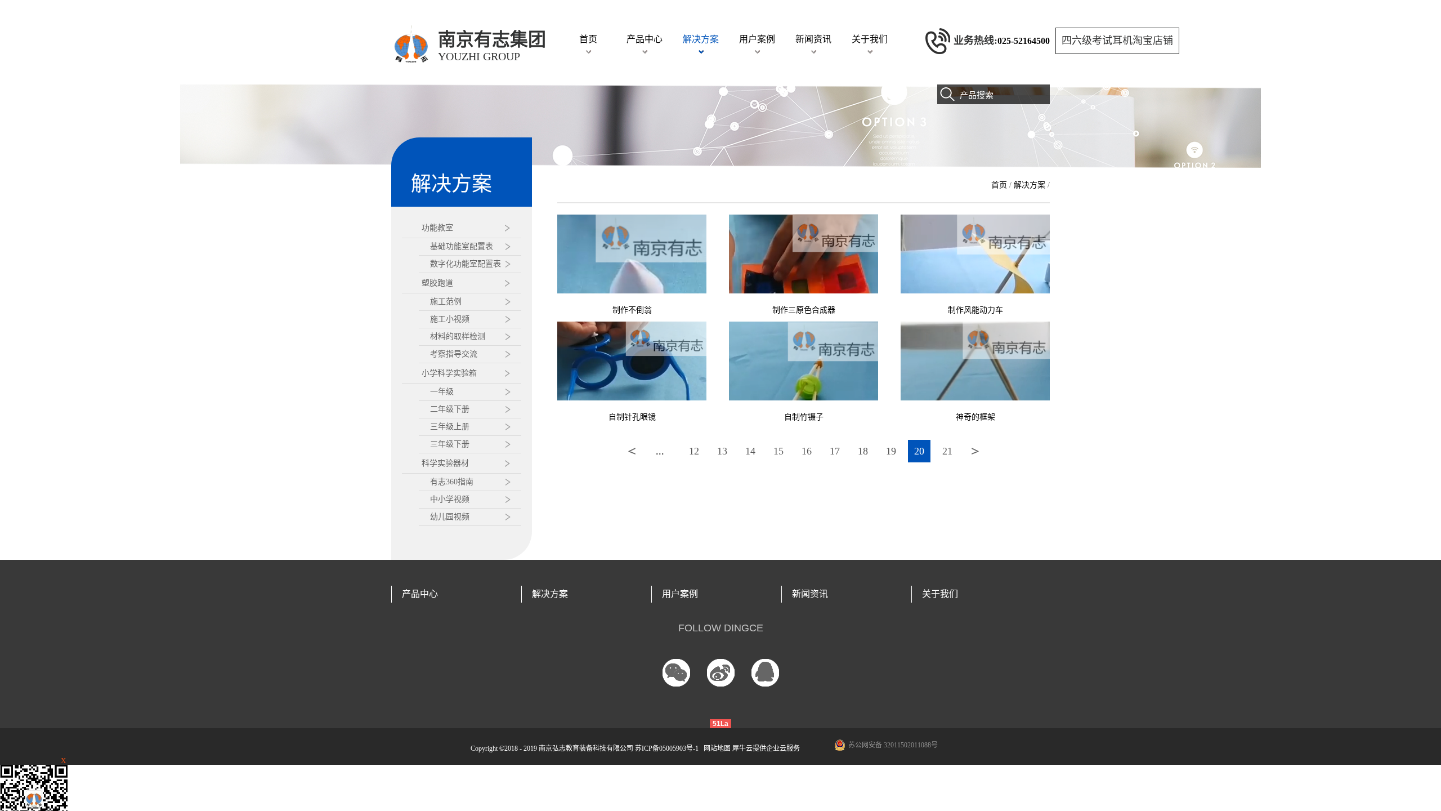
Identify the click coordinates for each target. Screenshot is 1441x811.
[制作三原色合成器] (803, 219)
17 (835, 451)
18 (863, 451)
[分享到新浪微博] (721, 673)
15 (778, 451)
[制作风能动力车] (975, 219)
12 (694, 451)
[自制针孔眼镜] (631, 326)
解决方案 (1029, 185)
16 (807, 451)
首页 (588, 39)
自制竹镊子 (804, 417)
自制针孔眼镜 (632, 417)
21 (947, 451)
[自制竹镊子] (803, 326)
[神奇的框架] (975, 326)
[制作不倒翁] (631, 219)
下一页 (975, 451)
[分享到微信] (676, 673)
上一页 (632, 451)
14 (750, 451)
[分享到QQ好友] (765, 673)
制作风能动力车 (975, 310)
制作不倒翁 (632, 310)
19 (891, 451)
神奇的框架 (975, 417)
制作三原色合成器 (803, 310)
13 (722, 451)
